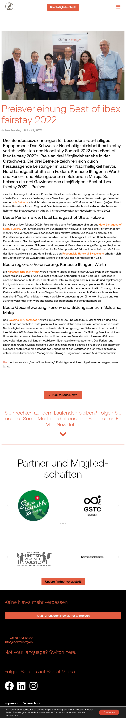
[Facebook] (9, 686)
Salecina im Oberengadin (24, 319)
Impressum (14, 703)
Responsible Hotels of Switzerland (83, 253)
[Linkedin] (21, 686)
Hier (5, 362)
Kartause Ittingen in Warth (23, 271)
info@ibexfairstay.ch (19, 642)
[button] (7, 505)
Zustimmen (109, 712)
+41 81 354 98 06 (21, 638)
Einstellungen (19, 712)
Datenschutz (31, 703)
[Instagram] (33, 686)
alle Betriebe (20, 202)
